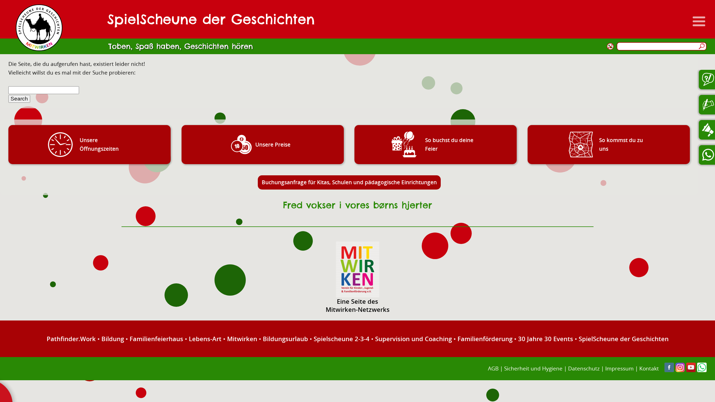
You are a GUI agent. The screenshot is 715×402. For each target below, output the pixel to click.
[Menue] (699, 21)
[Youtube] (691, 370)
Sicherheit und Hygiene (533, 368)
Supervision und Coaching (413, 338)
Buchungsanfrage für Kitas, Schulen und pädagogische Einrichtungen (349, 182)
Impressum (619, 368)
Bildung (112, 338)
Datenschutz (584, 368)
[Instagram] (680, 370)
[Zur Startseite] (39, 27)
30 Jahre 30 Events (545, 338)
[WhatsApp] (702, 370)
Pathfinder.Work (71, 338)
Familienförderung (485, 338)
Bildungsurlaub (285, 338)
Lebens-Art (205, 338)
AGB (493, 368)
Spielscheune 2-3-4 (342, 338)
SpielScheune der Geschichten (624, 338)
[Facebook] (669, 370)
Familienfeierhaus (156, 338)
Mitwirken (242, 338)
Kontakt (649, 368)
